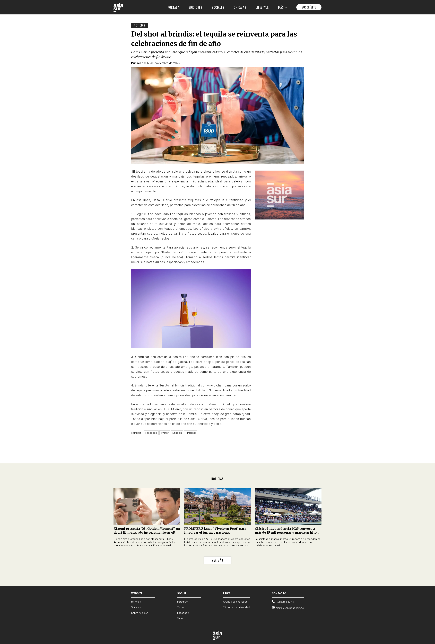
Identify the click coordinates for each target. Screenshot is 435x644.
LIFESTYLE (262, 7)
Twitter (181, 607)
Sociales (136, 607)
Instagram (182, 601)
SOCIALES (218, 7)
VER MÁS (217, 560)
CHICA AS (240, 7)
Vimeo (180, 618)
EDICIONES (195, 7)
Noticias (139, 25)
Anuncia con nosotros (235, 601)
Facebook (183, 612)
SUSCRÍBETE (309, 7)
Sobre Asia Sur (139, 612)
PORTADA (173, 7)
